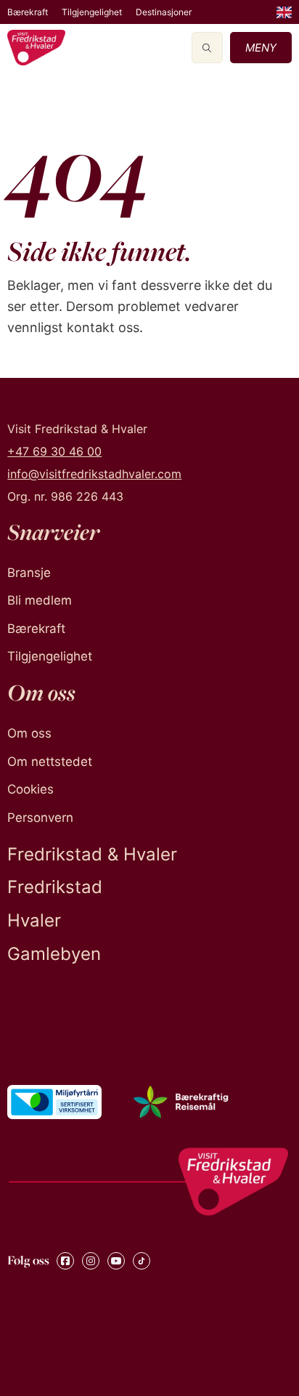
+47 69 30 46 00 (54, 451)
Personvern (40, 817)
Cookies (30, 789)
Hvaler (34, 920)
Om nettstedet (49, 761)
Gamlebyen (54, 953)
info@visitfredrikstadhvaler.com (94, 474)
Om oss (29, 733)
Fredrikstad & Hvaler (92, 854)
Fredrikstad (54, 886)
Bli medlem (39, 600)
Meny (261, 48)
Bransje (29, 572)
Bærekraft (27, 12)
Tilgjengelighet (92, 12)
